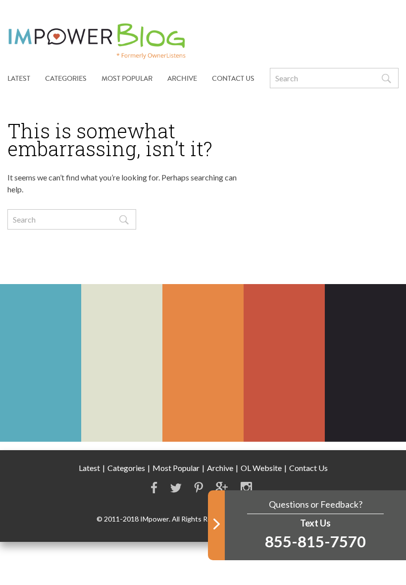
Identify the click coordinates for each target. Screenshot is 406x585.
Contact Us (233, 78)
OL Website (261, 467)
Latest (18, 78)
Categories (126, 467)
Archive (182, 78)
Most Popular (127, 78)
